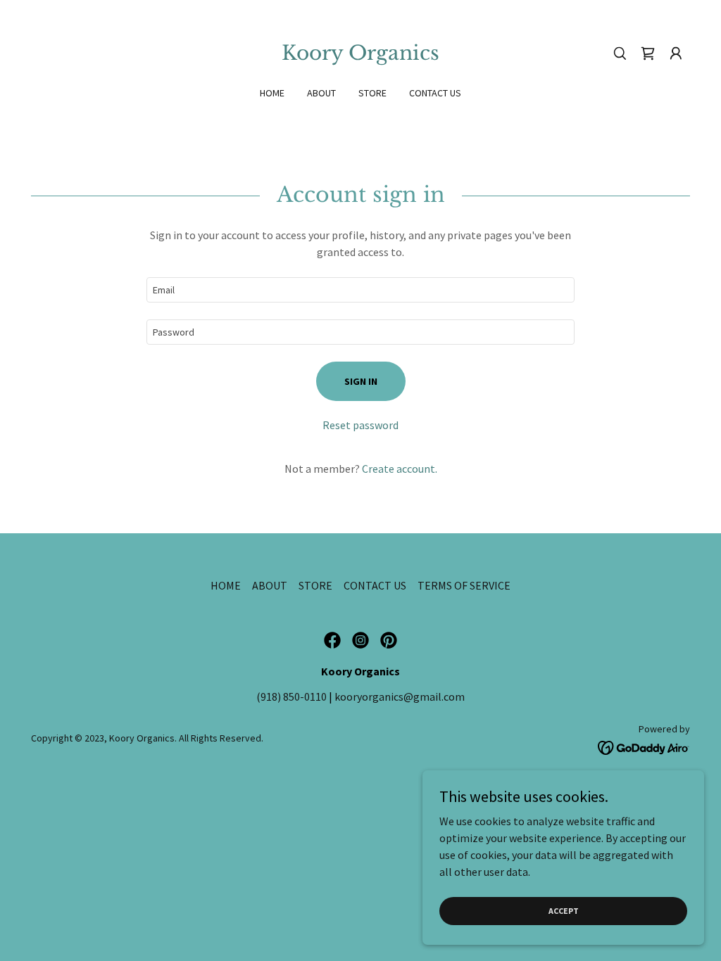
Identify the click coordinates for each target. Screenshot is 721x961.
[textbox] (360, 290)
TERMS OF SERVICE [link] (464, 585)
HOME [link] (272, 93)
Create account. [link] (399, 469)
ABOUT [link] (321, 93)
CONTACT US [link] (435, 93)
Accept (563, 910)
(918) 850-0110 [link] (291, 696)
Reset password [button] (360, 425)
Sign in (360, 381)
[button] (676, 53)
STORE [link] (372, 93)
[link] (360, 56)
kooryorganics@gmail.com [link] (399, 696)
